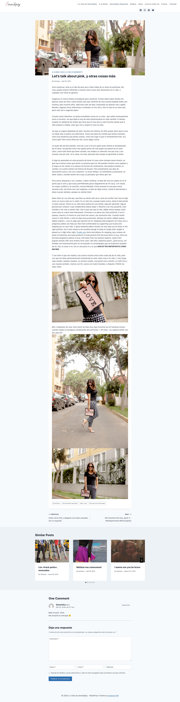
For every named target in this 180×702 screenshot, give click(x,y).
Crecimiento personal (70, 503)
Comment (54, 639)
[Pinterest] (149, 10)
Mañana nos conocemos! (89, 567)
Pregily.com (81, 232)
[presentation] (52, 551)
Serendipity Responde (119, 4)
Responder (126, 605)
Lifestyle (172, 4)
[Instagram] (145, 10)
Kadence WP (113, 696)
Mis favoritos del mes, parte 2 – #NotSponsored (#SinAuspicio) (118, 517)
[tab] (85, 582)
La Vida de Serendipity (87, 4)
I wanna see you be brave (127, 567)
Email (81, 667)
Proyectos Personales (97, 503)
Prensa (164, 4)
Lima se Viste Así (152, 4)
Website (109, 667)
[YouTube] (153, 10)
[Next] (141, 560)
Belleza (133, 4)
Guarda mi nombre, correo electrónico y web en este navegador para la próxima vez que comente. (88, 673)
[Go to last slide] (38, 560)
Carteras (56, 503)
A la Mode (103, 4)
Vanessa (57, 81)
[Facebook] (140, 10)
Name (53, 667)
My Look (83, 503)
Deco (140, 4)
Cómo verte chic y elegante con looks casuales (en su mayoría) (68, 517)
